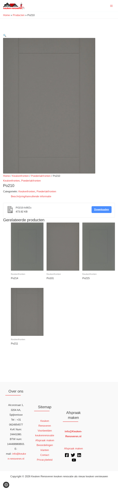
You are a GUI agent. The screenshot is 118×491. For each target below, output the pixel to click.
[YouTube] (74, 460)
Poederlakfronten (41, 175)
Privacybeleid (44, 459)
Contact (44, 455)
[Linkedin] (79, 455)
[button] (4, 35)
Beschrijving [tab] (18, 196)
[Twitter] (73, 455)
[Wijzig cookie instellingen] (6, 485)
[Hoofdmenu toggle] (111, 5)
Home (6, 175)
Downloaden (101, 209)
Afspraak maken (44, 440)
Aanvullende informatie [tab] (38, 196)
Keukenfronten (20, 175)
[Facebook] (67, 455)
